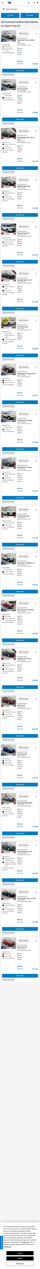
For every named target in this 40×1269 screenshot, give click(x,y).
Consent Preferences (1, 1242)
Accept (20, 1253)
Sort (11, 15)
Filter (31, 15)
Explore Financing (8, 74)
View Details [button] (20, 70)
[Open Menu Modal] (2, 2)
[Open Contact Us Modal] (35, 2)
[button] (20, 70)
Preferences (20, 1264)
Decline (20, 1258)
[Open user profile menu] (29, 2)
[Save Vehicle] (36, 34)
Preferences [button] (7, 1247)
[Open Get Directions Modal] (38, 2)
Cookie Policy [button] (25, 1242)
